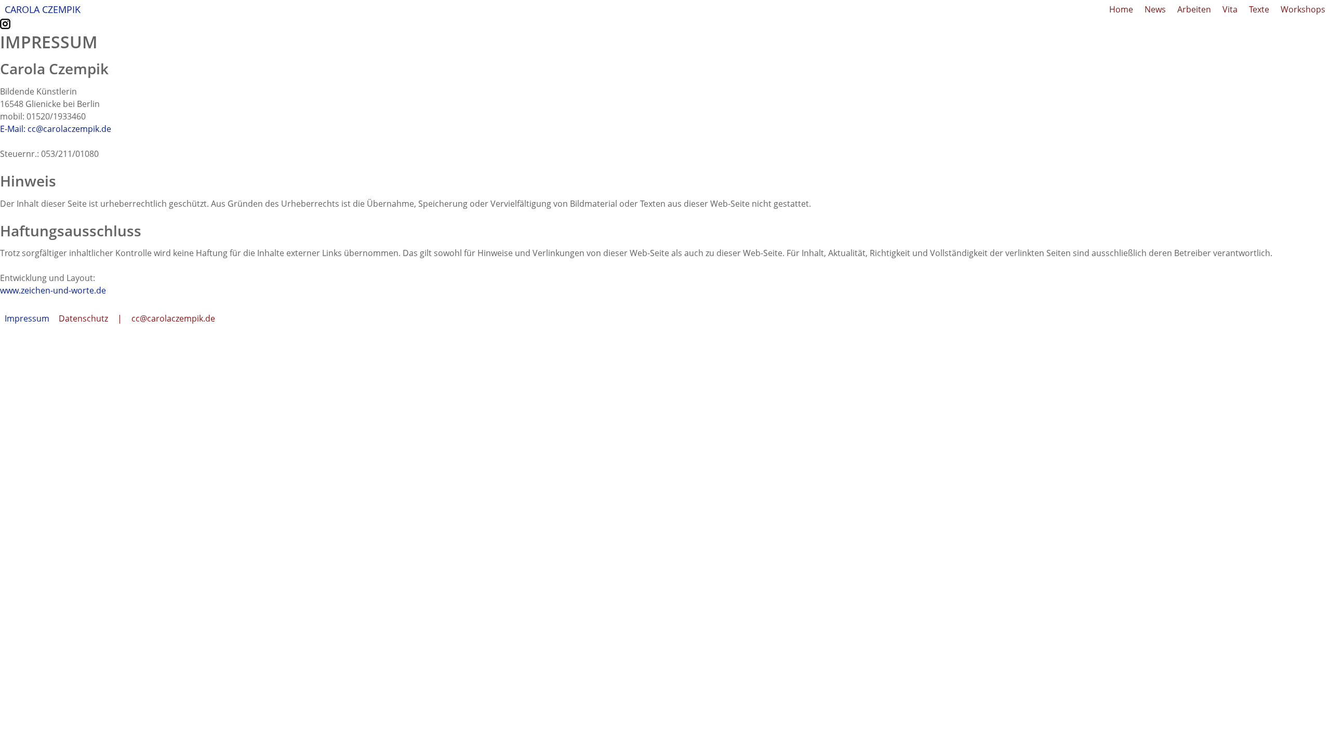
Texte (1259, 9)
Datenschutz (83, 318)
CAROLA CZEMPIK (43, 9)
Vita (1230, 9)
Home (1121, 9)
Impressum (27, 318)
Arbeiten (1194, 9)
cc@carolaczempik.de (173, 318)
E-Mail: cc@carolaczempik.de (55, 129)
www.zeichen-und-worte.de (53, 290)
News (1155, 9)
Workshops (1303, 9)
